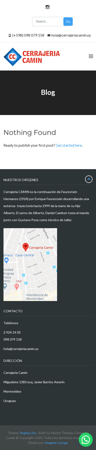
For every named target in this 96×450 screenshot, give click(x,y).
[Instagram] (47, 7)
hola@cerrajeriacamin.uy (71, 35)
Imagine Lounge (56, 443)
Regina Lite (28, 433)
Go (68, 21)
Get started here (69, 145)
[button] (86, 440)
